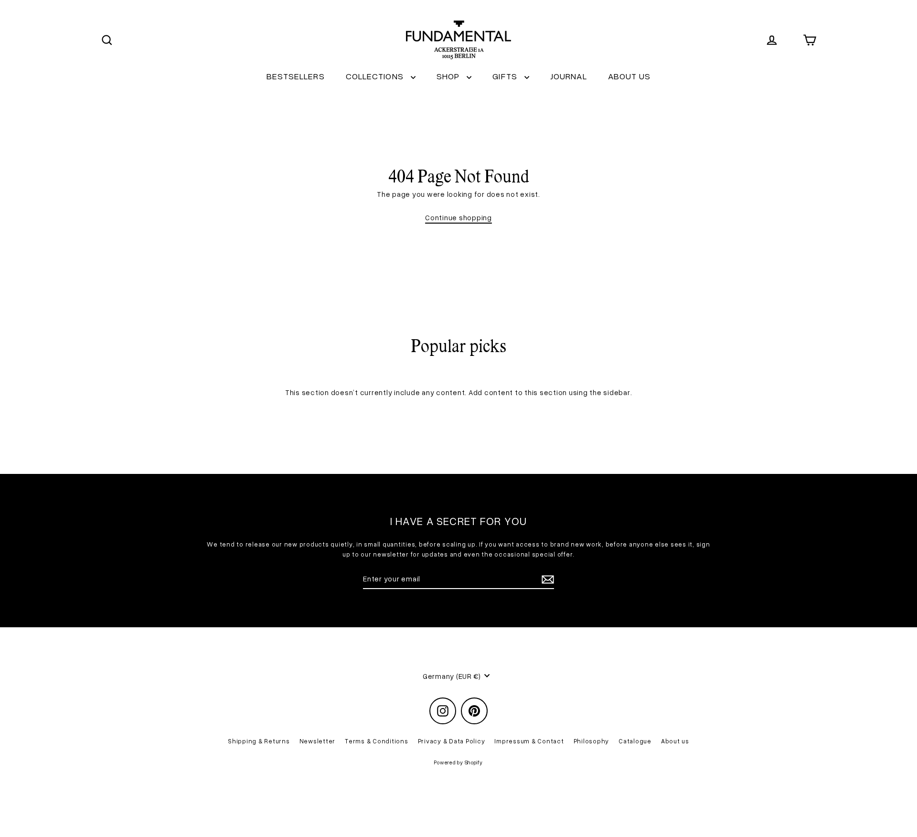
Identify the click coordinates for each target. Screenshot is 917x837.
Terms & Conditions (376, 741)
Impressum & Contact (529, 741)
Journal (568, 76)
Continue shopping (458, 217)
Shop (449, 76)
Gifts (506, 76)
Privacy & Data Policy (451, 741)
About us (629, 76)
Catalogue (634, 741)
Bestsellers (296, 76)
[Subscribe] (546, 579)
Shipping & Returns (259, 741)
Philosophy (591, 741)
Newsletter (317, 741)
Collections (376, 76)
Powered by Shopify (458, 762)
